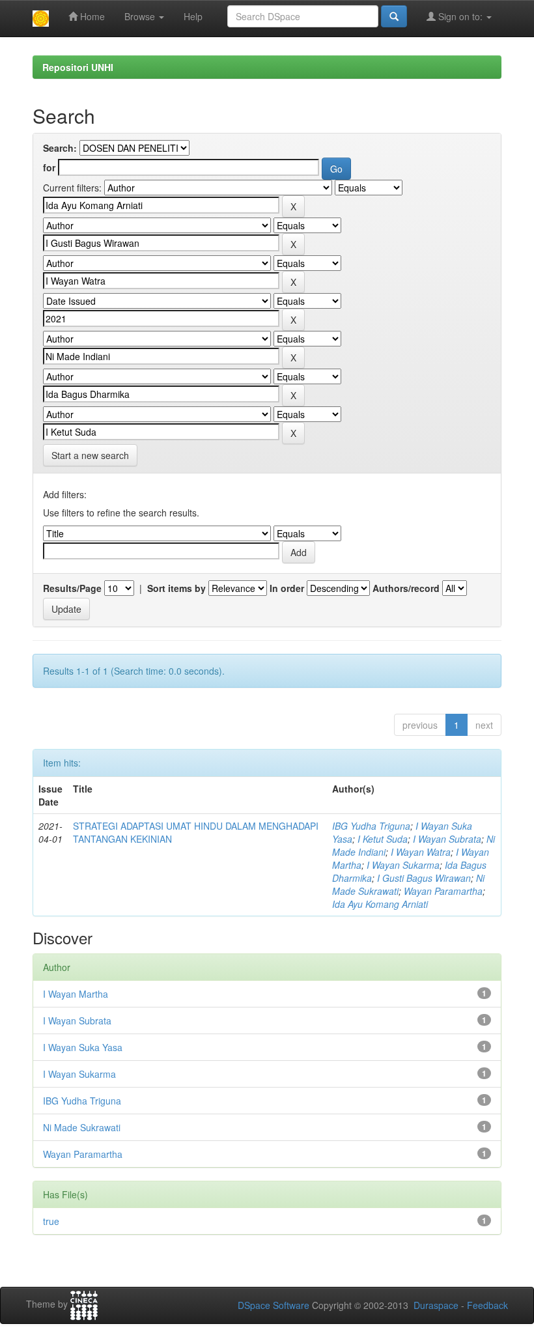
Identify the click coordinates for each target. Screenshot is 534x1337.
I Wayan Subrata (447, 838)
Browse (141, 16)
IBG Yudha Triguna (371, 825)
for (49, 167)
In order (287, 588)
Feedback (487, 1305)
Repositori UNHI (77, 67)
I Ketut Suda (383, 838)
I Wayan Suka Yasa (82, 1047)
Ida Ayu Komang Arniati (380, 903)
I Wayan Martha (75, 993)
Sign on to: (460, 16)
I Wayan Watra (421, 851)
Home (91, 16)
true (51, 1221)
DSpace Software (273, 1305)
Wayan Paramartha (443, 890)
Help (193, 16)
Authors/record (406, 588)
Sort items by (176, 588)
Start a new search (90, 455)
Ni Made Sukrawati (81, 1127)
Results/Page (72, 588)
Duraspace (436, 1305)
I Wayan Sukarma (403, 864)
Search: (60, 147)
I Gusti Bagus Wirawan (424, 877)
